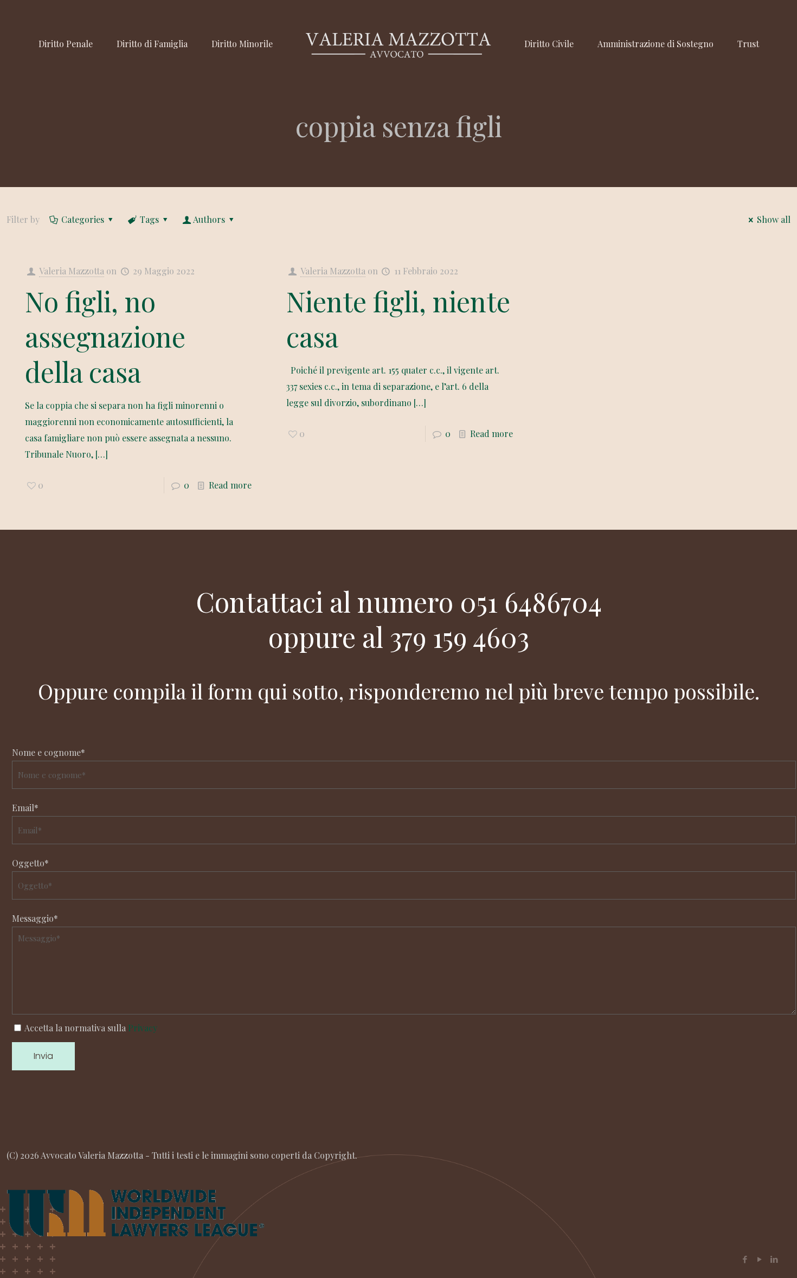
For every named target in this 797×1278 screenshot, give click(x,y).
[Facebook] (744, 1259)
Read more (230, 485)
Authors (209, 219)
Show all (773, 219)
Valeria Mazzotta (71, 271)
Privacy (142, 1027)
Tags (149, 219)
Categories (82, 219)
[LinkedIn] (774, 1259)
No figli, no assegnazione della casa (105, 336)
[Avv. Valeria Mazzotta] (398, 43)
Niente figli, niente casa (398, 319)
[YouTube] (759, 1259)
